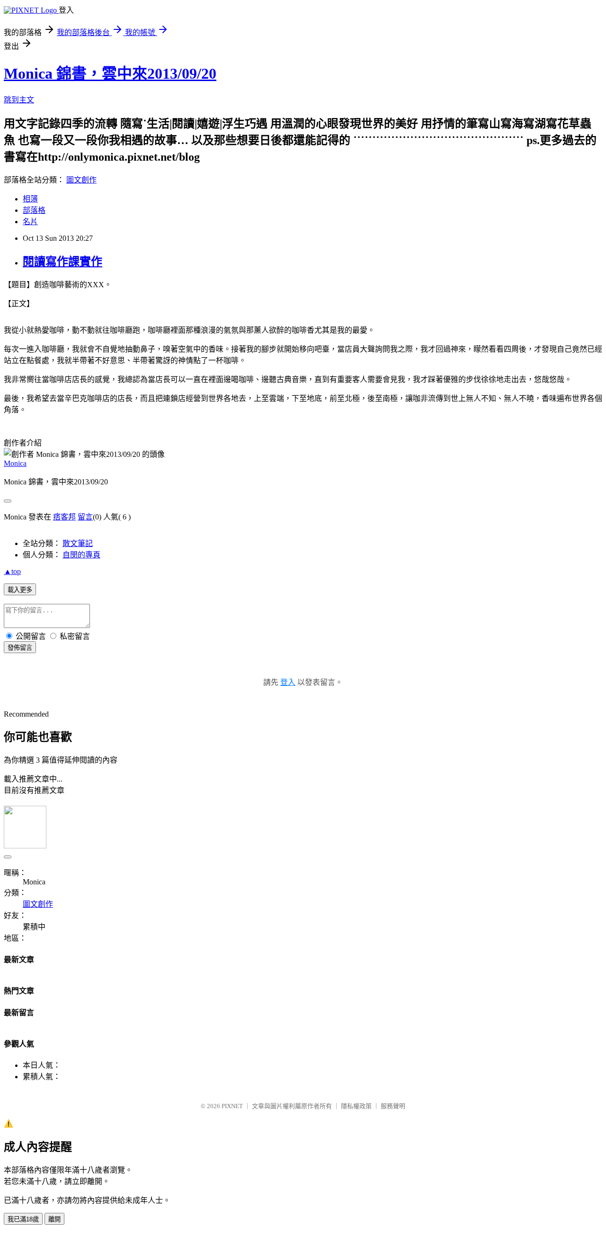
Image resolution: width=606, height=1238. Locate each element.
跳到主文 (19, 100)
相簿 (30, 199)
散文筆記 (77, 543)
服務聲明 (393, 1106)
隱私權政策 (356, 1106)
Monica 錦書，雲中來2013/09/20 (110, 73)
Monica (15, 463)
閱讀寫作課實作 (62, 261)
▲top (12, 571)
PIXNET (232, 1106)
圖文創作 (81, 180)
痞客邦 (64, 517)
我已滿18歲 (23, 1219)
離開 (54, 1219)
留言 (85, 517)
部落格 (34, 210)
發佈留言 (20, 647)
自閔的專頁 (81, 555)
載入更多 (20, 589)
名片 (30, 222)
